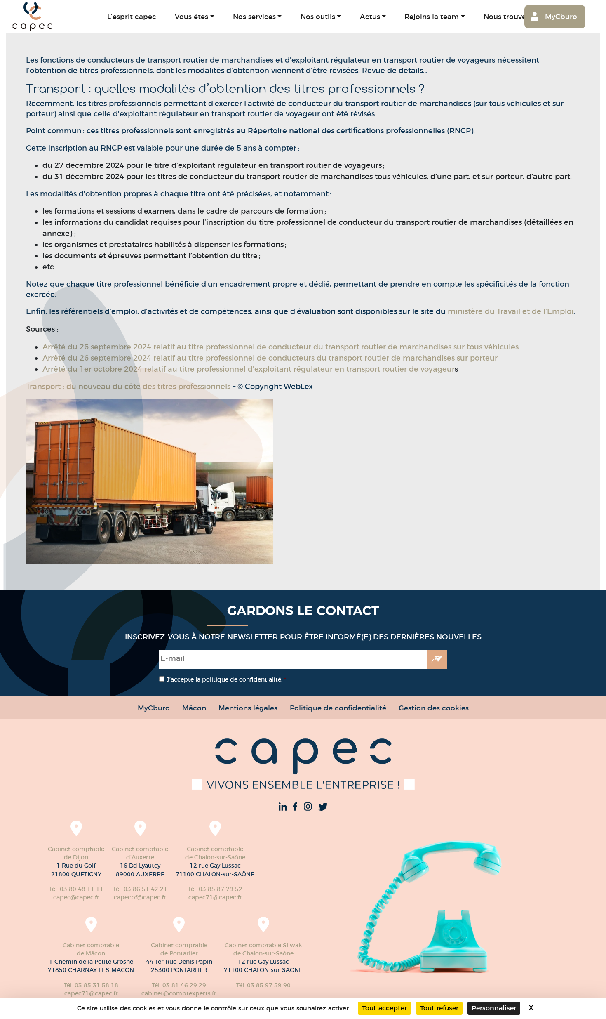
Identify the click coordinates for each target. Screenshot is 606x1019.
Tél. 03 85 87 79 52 (215, 889)
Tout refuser (439, 1008)
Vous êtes (191, 16)
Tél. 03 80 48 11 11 (76, 889)
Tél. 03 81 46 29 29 (179, 985)
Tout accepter (384, 1008)
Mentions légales (247, 707)
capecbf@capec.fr (140, 897)
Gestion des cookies (434, 707)
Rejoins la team (431, 16)
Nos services (254, 16)
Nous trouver (506, 16)
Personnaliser (494, 1008)
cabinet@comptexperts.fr (178, 993)
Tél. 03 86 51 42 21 (140, 889)
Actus (370, 16)
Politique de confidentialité (338, 707)
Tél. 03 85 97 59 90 (263, 985)
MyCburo (561, 16)
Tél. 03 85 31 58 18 (91, 985)
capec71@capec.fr (215, 897)
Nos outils (318, 16)
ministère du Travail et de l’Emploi (510, 311)
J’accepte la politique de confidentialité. (226, 679)
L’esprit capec (131, 16)
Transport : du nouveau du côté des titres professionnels (129, 386)
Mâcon (194, 707)
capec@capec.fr (76, 897)
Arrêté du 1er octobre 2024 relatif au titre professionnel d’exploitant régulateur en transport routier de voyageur (248, 369)
